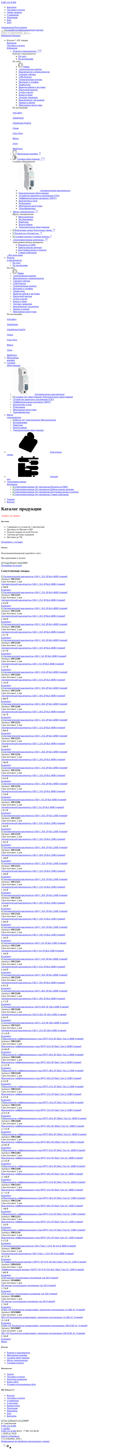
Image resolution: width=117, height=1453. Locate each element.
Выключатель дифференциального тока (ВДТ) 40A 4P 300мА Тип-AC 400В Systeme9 (42, 1126)
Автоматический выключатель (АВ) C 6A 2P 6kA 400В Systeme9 (32, 807)
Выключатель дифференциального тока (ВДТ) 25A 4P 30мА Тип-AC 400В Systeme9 (42, 1190)
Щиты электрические (17, 1360)
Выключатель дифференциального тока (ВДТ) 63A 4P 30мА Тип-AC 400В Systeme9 (42, 1158)
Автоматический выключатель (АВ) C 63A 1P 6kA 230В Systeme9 (33, 823)
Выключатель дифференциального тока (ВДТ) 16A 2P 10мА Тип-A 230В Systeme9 (41, 1110)
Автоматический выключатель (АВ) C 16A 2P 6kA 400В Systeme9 (33, 775)
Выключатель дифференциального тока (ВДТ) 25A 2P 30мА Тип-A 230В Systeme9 (41, 1094)
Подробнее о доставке (12, 542)
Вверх (4, 1341)
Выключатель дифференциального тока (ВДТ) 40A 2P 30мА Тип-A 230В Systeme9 (41, 1078)
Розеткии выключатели (14, 258)
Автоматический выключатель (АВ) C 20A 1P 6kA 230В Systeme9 (33, 903)
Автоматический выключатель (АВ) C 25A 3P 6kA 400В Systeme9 (33, 600)
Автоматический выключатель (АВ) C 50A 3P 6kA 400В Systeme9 (33, 982)
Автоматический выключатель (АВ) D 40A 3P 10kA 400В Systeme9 (33, 1014)
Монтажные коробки (17, 1355)
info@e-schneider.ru (10, 1436)
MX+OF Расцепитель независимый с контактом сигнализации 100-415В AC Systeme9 (43, 1333)
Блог (9, 20)
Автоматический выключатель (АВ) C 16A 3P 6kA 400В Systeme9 (33, 632)
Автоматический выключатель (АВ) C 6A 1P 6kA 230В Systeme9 (32, 951)
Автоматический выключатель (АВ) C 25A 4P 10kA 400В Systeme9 (33, 1030)
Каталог (11, 1395)
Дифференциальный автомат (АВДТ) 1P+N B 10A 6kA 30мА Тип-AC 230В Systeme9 (42, 1269)
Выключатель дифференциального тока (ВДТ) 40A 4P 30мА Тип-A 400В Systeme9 (41, 1062)
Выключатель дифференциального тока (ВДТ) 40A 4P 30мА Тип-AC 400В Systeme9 (42, 1174)
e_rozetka (5, 1428)
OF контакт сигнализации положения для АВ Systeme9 (28, 1301)
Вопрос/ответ (13, 1405)
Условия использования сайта (21, 1384)
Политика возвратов (17, 1379)
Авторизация (7, 27)
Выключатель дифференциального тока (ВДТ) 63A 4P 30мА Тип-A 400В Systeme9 (41, 1046)
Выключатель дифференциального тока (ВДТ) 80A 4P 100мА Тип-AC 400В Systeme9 (42, 1142)
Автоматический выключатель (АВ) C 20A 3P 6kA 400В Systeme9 (33, 616)
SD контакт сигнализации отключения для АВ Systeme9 (28, 1285)
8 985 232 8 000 (8, 2)
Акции (10, 1374)
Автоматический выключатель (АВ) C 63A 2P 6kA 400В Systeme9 (33, 680)
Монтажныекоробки (13, 358)
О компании (13, 15)
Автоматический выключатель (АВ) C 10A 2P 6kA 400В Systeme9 (33, 791)
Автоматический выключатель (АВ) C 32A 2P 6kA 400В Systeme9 (33, 727)
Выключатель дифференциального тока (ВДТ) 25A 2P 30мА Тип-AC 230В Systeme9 (42, 1221)
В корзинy (6, 590)
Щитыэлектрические (14, 416)
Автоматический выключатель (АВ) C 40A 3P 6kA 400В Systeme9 (33, 998)
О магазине (12, 1403)
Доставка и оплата (16, 10)
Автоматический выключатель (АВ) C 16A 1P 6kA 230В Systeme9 (33, 919)
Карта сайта (12, 1382)
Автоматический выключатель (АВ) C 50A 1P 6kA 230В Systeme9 (33, 839)
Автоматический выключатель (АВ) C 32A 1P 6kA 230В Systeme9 (33, 871)
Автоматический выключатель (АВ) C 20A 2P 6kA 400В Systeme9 (33, 759)
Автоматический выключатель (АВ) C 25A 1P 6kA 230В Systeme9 (33, 887)
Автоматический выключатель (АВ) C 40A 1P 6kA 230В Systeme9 (33, 855)
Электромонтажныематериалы (16, 482)
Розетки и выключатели (18, 1352)
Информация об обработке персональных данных (25, 1441)
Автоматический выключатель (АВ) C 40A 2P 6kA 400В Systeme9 (33, 711)
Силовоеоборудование (13, 364)
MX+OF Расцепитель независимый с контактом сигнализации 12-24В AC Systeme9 (42, 1317)
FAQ (9, 22)
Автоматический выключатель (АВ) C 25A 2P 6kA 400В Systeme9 (33, 743)
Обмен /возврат (14, 12)
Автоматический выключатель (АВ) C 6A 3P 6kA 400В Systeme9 (32, 664)
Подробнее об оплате (11, 565)
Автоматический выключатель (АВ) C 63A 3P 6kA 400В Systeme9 (33, 966)
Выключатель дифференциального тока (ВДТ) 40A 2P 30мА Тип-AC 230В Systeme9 (42, 1206)
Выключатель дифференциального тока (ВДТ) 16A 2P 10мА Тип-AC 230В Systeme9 (42, 1237)
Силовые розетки (15, 1363)
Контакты (11, 7)
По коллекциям (25, 59)
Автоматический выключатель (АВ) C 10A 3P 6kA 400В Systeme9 (33, 648)
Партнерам (12, 17)
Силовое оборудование (18, 1358)
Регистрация (21, 27)
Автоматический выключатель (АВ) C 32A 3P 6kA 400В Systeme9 (33, 584)
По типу (22, 56)
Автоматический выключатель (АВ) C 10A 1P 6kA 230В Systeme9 (33, 935)
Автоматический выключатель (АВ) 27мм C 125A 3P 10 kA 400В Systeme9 (37, 1253)
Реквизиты (12, 1411)
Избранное (12, 48)
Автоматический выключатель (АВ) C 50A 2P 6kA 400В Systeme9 (33, 695)
